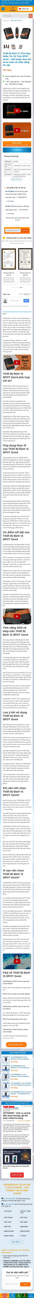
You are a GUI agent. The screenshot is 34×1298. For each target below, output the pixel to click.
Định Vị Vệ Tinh (16, 20)
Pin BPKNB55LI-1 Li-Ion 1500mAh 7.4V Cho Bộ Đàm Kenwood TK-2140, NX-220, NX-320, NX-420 (21, 1075)
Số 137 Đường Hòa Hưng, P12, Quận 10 (17, 1205)
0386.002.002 (22, 197)
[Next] (28, 33)
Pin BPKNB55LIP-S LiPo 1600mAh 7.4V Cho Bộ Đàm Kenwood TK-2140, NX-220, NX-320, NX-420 (21, 1058)
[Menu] (3, 8)
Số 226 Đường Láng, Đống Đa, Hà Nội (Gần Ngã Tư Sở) (15, 1199)
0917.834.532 (24, 209)
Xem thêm (16, 179)
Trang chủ (5, 20)
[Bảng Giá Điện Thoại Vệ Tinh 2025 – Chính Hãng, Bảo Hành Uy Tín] (12, 9)
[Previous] (5, 33)
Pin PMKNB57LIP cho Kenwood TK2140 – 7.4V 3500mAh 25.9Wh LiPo (21, 1093)
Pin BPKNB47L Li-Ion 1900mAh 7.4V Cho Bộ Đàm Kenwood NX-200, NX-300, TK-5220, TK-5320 (21, 1084)
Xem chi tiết (17, 1175)
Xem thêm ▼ (16, 1242)
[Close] (29, 1271)
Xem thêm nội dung (16, 1045)
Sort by (21, 294)
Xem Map (11, 201)
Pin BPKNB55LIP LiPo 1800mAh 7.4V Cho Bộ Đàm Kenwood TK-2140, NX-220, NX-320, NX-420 (21, 1067)
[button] (11, 287)
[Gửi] (31, 16)
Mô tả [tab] (4, 314)
